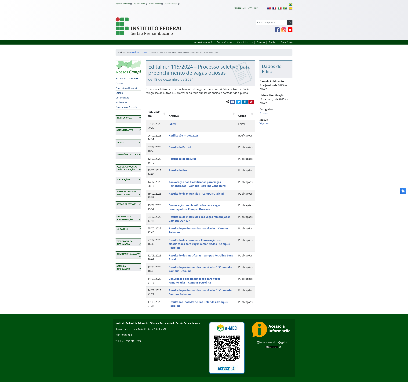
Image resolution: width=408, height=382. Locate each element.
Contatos (261, 42)
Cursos (119, 83)
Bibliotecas (121, 102)
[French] (274, 8)
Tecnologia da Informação (129, 242)
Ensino (129, 142)
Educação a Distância (127, 88)
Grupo (242, 116)
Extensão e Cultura (129, 154)
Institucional (129, 117)
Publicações (129, 179)
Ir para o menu (140, 3)
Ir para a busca (155, 3)
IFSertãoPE (134, 52)
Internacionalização (128, 255)
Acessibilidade (240, 8)
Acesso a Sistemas (225, 42)
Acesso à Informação (203, 42)
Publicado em (154, 114)
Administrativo (129, 130)
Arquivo (174, 116)
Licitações (129, 229)
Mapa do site (253, 8)
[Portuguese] (290, 4)
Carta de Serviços (245, 42)
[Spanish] (290, 8)
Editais (145, 52)
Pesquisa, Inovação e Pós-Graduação (129, 168)
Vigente (264, 123)
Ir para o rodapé (172, 3)
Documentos (122, 97)
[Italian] (280, 8)
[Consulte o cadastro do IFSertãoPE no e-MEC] (226, 347)
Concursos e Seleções (127, 107)
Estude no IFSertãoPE (127, 78)
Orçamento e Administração (129, 218)
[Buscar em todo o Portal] (289, 22)
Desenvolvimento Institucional (129, 193)
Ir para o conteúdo (123, 3)
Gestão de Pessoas (129, 204)
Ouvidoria (273, 42)
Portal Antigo (286, 42)
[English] (269, 8)
